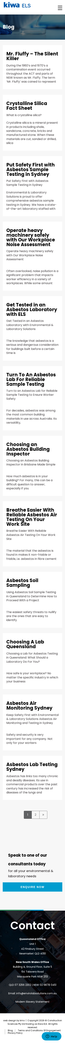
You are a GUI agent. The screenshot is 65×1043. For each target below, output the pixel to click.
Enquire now (32, 887)
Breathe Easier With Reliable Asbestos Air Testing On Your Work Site (31, 517)
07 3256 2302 (23, 985)
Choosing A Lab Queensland (25, 644)
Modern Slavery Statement (32, 1002)
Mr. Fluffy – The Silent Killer (32, 56)
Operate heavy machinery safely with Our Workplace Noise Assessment (30, 237)
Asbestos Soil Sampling (22, 582)
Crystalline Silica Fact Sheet (26, 105)
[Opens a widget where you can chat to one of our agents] (51, 1036)
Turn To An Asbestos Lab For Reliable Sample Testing (31, 379)
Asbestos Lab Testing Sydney (32, 766)
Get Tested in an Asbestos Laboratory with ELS (31, 309)
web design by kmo (14, 1020)
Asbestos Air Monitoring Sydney (29, 705)
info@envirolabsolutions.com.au (36, 993)
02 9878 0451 (48, 985)
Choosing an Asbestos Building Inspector (28, 449)
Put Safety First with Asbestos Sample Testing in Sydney (30, 169)
